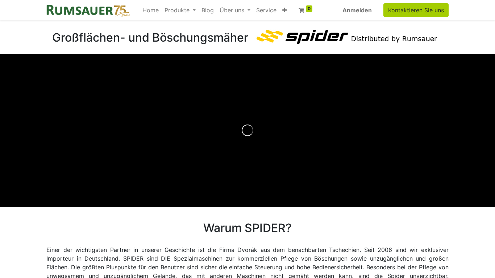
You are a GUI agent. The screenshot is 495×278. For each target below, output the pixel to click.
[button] (284, 10)
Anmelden (357, 10)
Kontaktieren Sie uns (416, 10)
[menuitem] (151, 10)
